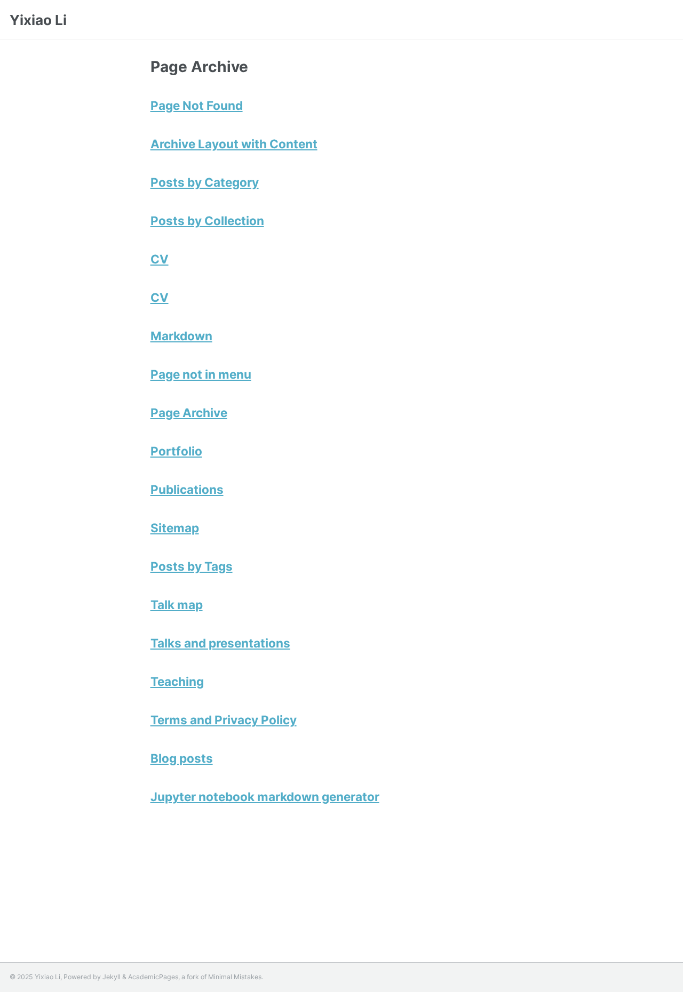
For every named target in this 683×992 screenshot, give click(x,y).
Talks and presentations (220, 643)
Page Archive (188, 412)
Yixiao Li (38, 20)
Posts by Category (204, 182)
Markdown (181, 336)
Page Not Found (196, 105)
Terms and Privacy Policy (223, 720)
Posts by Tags (191, 566)
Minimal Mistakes (234, 977)
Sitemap (174, 528)
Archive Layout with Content (233, 144)
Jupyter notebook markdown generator (264, 796)
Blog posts (181, 758)
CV (159, 259)
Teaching (177, 681)
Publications (187, 489)
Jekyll (111, 977)
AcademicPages (153, 977)
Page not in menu (200, 374)
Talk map (176, 604)
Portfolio (176, 451)
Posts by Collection (207, 220)
